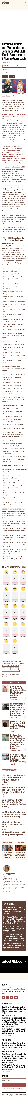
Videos (12, 764)
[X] (6, 76)
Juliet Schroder (14, 65)
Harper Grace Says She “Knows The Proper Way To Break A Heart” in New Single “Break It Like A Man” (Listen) (14, 791)
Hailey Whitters (6, 665)
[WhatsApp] (13, 76)
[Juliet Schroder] (3, 66)
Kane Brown (18, 665)
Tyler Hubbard (17, 674)
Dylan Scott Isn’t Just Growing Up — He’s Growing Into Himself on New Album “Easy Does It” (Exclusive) (13, 778)
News (3, 837)
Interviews (14, 700)
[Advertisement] (14, 24)
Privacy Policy (18, 1088)
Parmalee (4, 674)
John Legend (11, 179)
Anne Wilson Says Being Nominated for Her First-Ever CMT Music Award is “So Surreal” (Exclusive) (14, 814)
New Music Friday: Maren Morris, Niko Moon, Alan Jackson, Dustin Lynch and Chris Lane (20, 855)
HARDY (10, 152)
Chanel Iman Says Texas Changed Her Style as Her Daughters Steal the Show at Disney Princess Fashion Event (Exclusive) (18, 692)
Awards (4, 796)
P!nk (6, 182)
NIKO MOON (15, 672)
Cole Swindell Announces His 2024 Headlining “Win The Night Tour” (13, 833)
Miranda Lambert (15, 670)
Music (12, 731)
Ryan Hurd (16, 158)
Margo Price (11, 154)
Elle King (19, 177)
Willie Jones (14, 161)
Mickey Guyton (13, 140)
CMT (20, 661)
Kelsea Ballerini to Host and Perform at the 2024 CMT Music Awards (13, 824)
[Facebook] (3, 76)
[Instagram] (3, 891)
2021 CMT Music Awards (12, 661)
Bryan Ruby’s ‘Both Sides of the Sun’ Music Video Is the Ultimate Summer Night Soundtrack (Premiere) (18, 758)
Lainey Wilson (14, 667)
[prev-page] (3, 967)
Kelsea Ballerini (13, 133)
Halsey (4, 179)
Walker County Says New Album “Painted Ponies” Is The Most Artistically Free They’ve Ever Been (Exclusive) (14, 803)
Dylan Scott (15, 663)
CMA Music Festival (16, 750)
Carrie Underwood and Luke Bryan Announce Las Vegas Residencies (7, 855)
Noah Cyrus (21, 672)
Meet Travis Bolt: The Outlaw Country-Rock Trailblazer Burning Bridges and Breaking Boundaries (17, 725)
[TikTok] (9, 891)
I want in (13, 1085)
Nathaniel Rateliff (6, 672)
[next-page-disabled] (25, 967)
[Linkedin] (6, 891)
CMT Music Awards (6, 663)
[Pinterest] (10, 76)
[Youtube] (16, 997)
